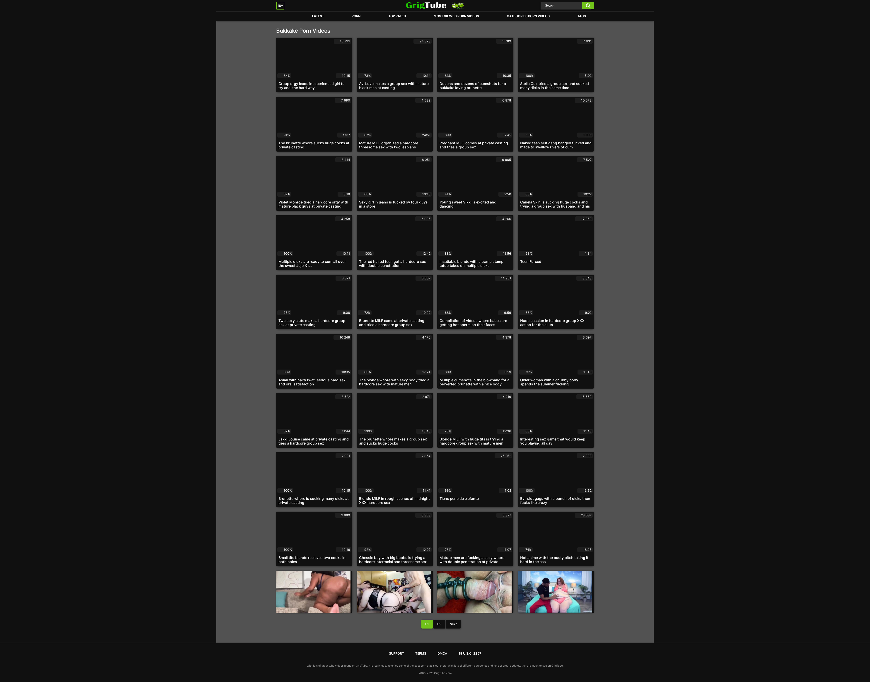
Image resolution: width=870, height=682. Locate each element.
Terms (420, 653)
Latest (318, 16)
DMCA (442, 653)
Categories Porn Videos (528, 16)
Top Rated (397, 16)
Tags (581, 16)
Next (453, 624)
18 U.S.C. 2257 (470, 653)
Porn (284, 16)
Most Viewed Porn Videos (456, 16)
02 (439, 624)
